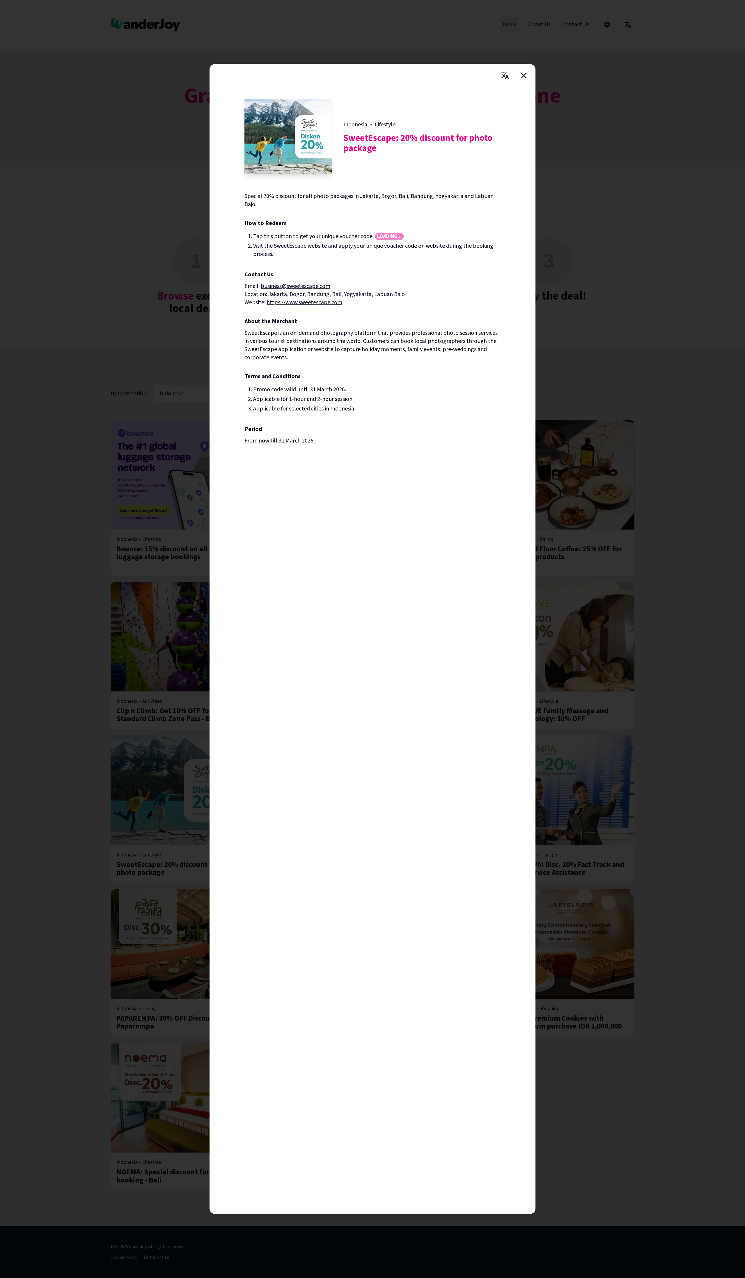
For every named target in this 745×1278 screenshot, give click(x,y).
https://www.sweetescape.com (304, 302)
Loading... (389, 236)
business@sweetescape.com (295, 286)
